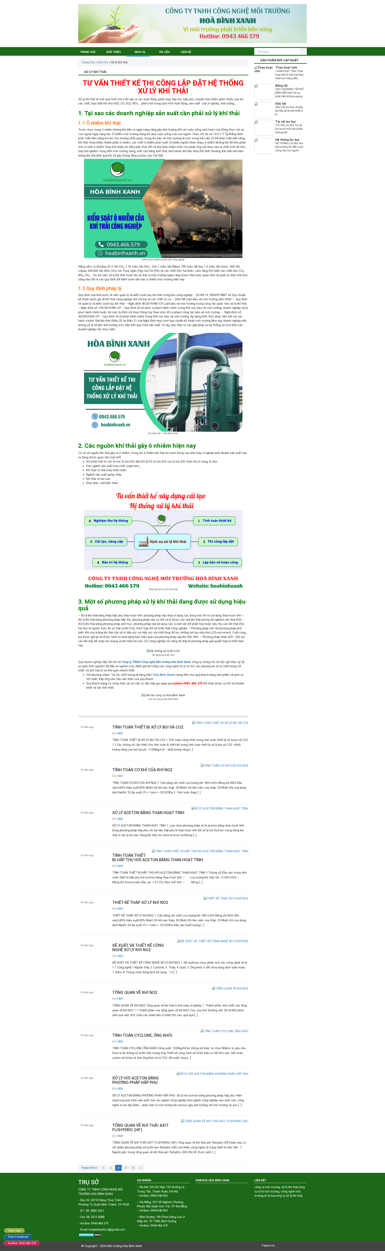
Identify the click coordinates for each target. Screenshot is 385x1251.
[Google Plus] (290, 1245)
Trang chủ (87, 52)
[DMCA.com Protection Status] (104, 1235)
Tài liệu (164, 52)
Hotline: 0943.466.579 (22, 1243)
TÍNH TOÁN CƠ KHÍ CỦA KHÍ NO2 (142, 769)
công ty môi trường (267, 1187)
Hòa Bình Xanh (163, 675)
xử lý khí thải (289, 1187)
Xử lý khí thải (87, 866)
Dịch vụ (140, 52)
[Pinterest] (295, 1245)
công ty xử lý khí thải (288, 1195)
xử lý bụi (269, 1195)
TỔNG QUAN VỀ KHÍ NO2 (134, 992)
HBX (120, 733)
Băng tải (281, 85)
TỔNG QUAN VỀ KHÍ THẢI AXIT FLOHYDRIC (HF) (140, 1127)
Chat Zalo (14, 1230)
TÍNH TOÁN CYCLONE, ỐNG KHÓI (142, 1035)
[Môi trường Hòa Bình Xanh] (192, 23)
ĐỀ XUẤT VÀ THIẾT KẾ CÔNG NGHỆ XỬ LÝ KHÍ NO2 (138, 947)
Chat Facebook (18, 1237)
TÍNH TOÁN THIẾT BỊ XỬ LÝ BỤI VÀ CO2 (147, 727)
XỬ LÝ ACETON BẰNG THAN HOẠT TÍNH (148, 812)
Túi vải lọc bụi (285, 121)
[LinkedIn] (301, 1245)
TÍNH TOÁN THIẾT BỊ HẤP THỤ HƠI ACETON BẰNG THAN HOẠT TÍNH (157, 857)
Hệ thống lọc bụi (287, 139)
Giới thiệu (113, 52)
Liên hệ (186, 52)
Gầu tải (280, 103)
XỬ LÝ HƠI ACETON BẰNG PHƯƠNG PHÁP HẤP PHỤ (135, 1080)
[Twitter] (284, 1245)
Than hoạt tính (286, 67)
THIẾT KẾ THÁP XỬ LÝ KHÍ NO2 (140, 902)
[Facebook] (278, 1245)
